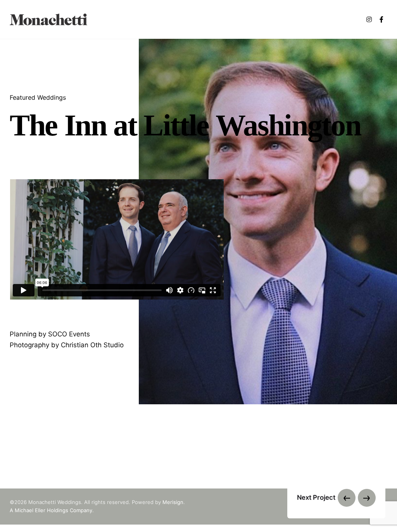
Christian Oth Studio (92, 345)
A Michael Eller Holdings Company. (52, 510)
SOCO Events (69, 334)
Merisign (172, 502)
